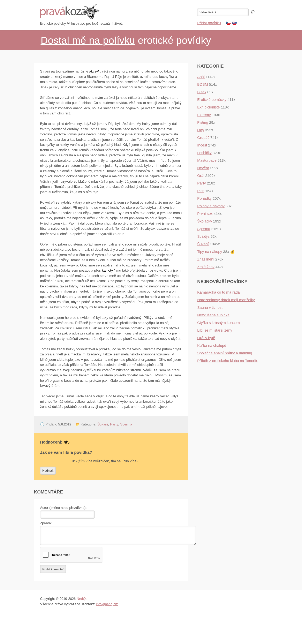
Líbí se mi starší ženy (214, 330)
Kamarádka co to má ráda (218, 292)
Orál (200, 176)
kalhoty (107, 270)
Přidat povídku (209, 23)
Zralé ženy (205, 267)
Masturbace (207, 160)
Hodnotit (47, 470)
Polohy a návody (211, 206)
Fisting (202, 122)
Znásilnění (205, 259)
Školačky (204, 221)
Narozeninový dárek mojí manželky (226, 300)
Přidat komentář (53, 569)
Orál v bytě (206, 338)
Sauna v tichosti (210, 307)
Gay (200, 130)
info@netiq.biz (107, 604)
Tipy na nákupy (209, 252)
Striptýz (203, 236)
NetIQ (81, 599)
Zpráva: (46, 523)
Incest (202, 145)
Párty (114, 424)
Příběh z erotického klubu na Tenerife (227, 361)
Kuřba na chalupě (211, 346)
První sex (205, 214)
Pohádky (204, 198)
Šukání (102, 424)
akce (93, 71)
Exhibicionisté (208, 107)
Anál (201, 77)
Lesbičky (204, 153)
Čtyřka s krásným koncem (218, 323)
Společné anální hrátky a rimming (224, 353)
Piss (200, 191)
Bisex (201, 92)
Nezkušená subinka (213, 315)
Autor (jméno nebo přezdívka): (63, 508)
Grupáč (203, 138)
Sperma (126, 424)
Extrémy (204, 115)
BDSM (202, 84)
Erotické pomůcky (211, 100)
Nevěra (203, 168)
